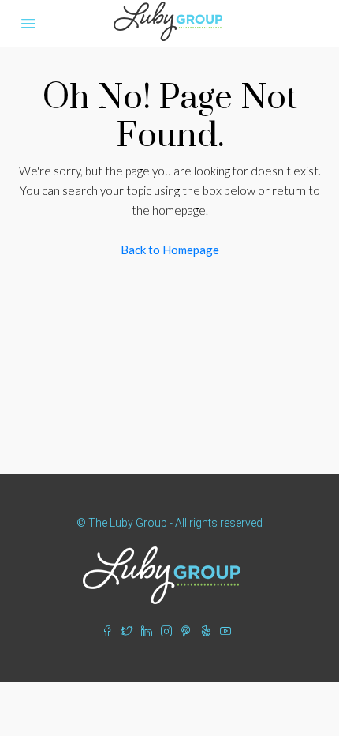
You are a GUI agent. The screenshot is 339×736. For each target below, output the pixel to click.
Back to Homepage (170, 249)
